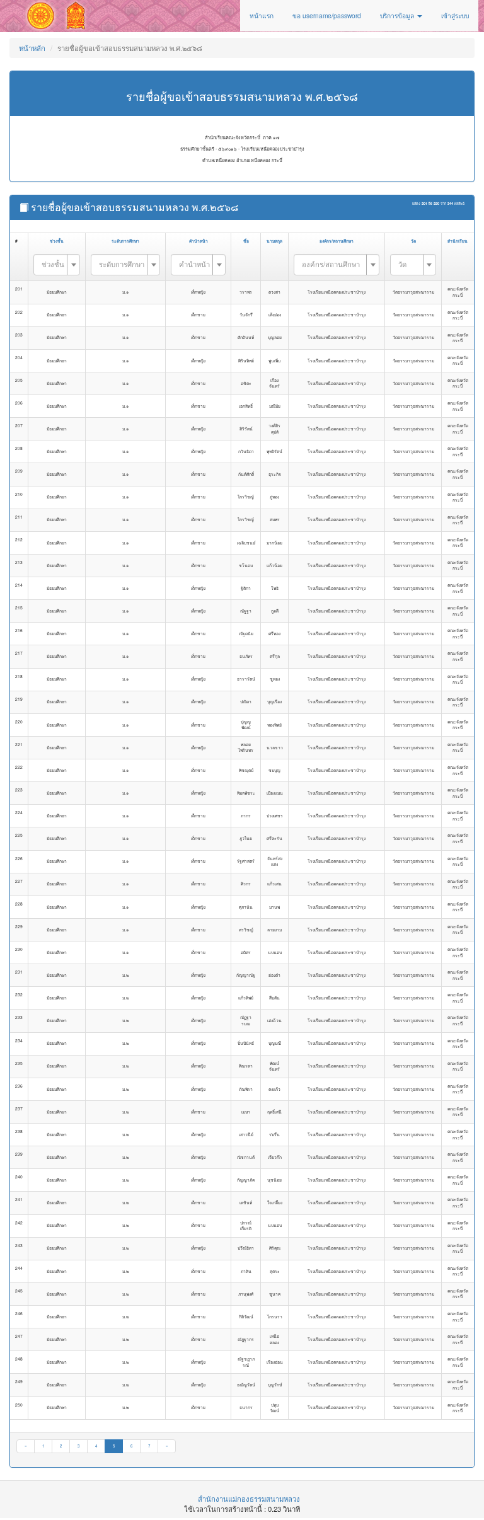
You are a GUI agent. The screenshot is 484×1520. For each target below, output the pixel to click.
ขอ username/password (326, 15)
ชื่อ (246, 241)
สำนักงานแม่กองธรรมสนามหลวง (249, 1499)
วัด (413, 241)
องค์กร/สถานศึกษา (337, 241)
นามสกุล (274, 241)
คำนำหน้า (198, 241)
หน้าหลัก (32, 48)
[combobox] (56, 264)
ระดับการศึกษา (125, 241)
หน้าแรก (262, 15)
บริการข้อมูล (398, 15)
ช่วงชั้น (57, 241)
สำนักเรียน (457, 241)
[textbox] (53, 264)
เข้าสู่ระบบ (455, 15)
